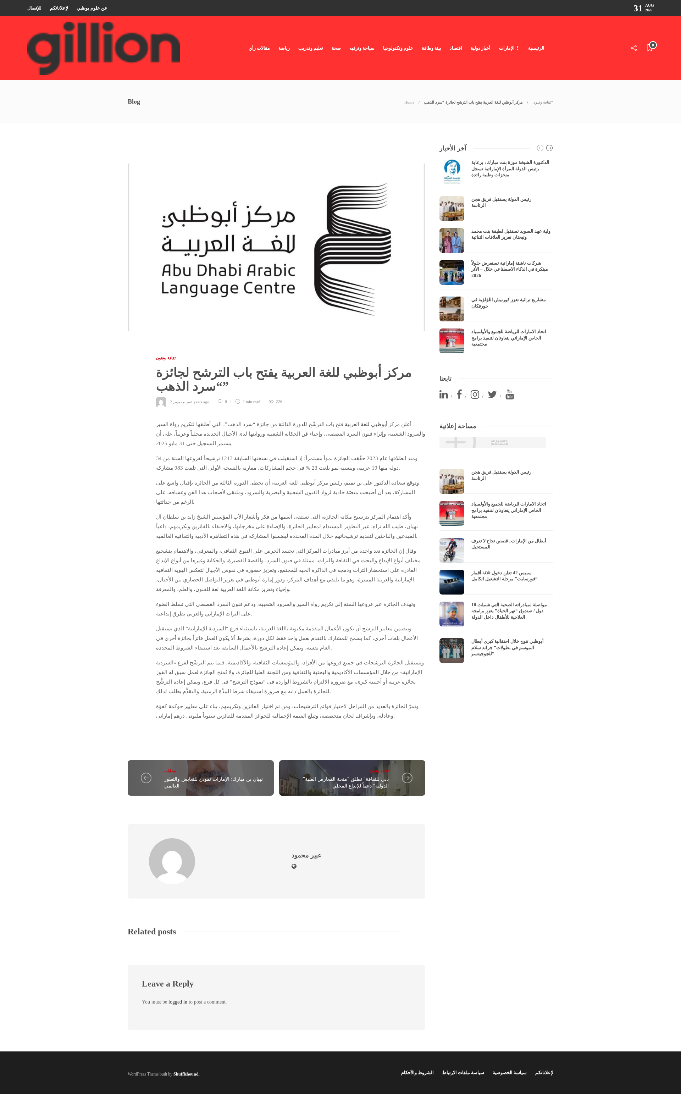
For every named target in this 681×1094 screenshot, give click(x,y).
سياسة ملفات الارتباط (463, 1072)
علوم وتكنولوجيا (398, 48)
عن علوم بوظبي (92, 8)
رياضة (284, 48)
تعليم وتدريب (310, 48)
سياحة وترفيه (362, 48)
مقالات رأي (259, 48)
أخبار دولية (481, 48)
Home (409, 102)
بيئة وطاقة (431, 48)
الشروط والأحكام (417, 1072)
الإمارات (507, 48)
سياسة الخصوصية (510, 1072)
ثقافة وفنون (541, 102)
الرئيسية (536, 48)
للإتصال (34, 8)
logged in (177, 1002)
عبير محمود (183, 401)
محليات (170, 771)
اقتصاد (456, 48)
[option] (496, 256)
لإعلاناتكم (59, 8)
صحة (336, 48)
